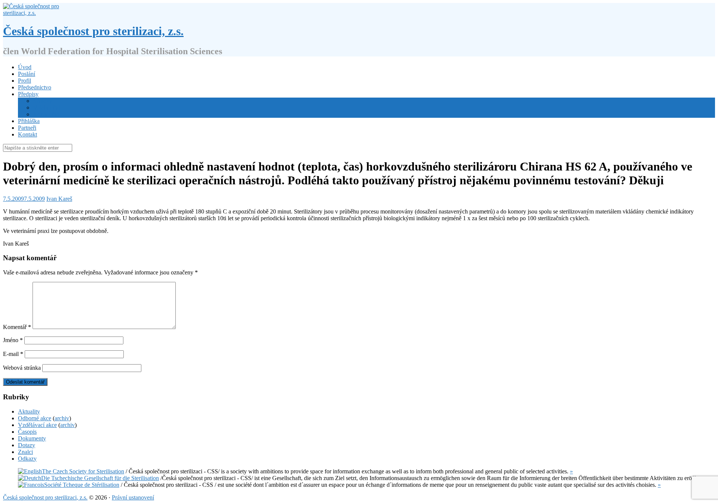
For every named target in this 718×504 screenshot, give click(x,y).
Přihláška (29, 121)
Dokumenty (32, 438)
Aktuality (29, 411)
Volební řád (46, 107)
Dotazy (26, 445)
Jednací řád (46, 114)
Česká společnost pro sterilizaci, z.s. (93, 31)
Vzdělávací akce (37, 425)
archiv (62, 418)
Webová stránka (22, 368)
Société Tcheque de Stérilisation (81, 485)
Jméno (13, 340)
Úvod (24, 67)
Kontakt (27, 134)
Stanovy (42, 101)
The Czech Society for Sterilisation (83, 471)
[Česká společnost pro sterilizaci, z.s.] (33, 13)
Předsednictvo (34, 87)
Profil (24, 80)
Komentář (17, 327)
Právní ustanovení (133, 497)
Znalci (25, 452)
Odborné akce (34, 418)
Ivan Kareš (59, 199)
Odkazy (27, 458)
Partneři (27, 128)
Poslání (26, 74)
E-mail (13, 354)
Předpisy (28, 94)
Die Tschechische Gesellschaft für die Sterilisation (100, 478)
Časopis (27, 431)
